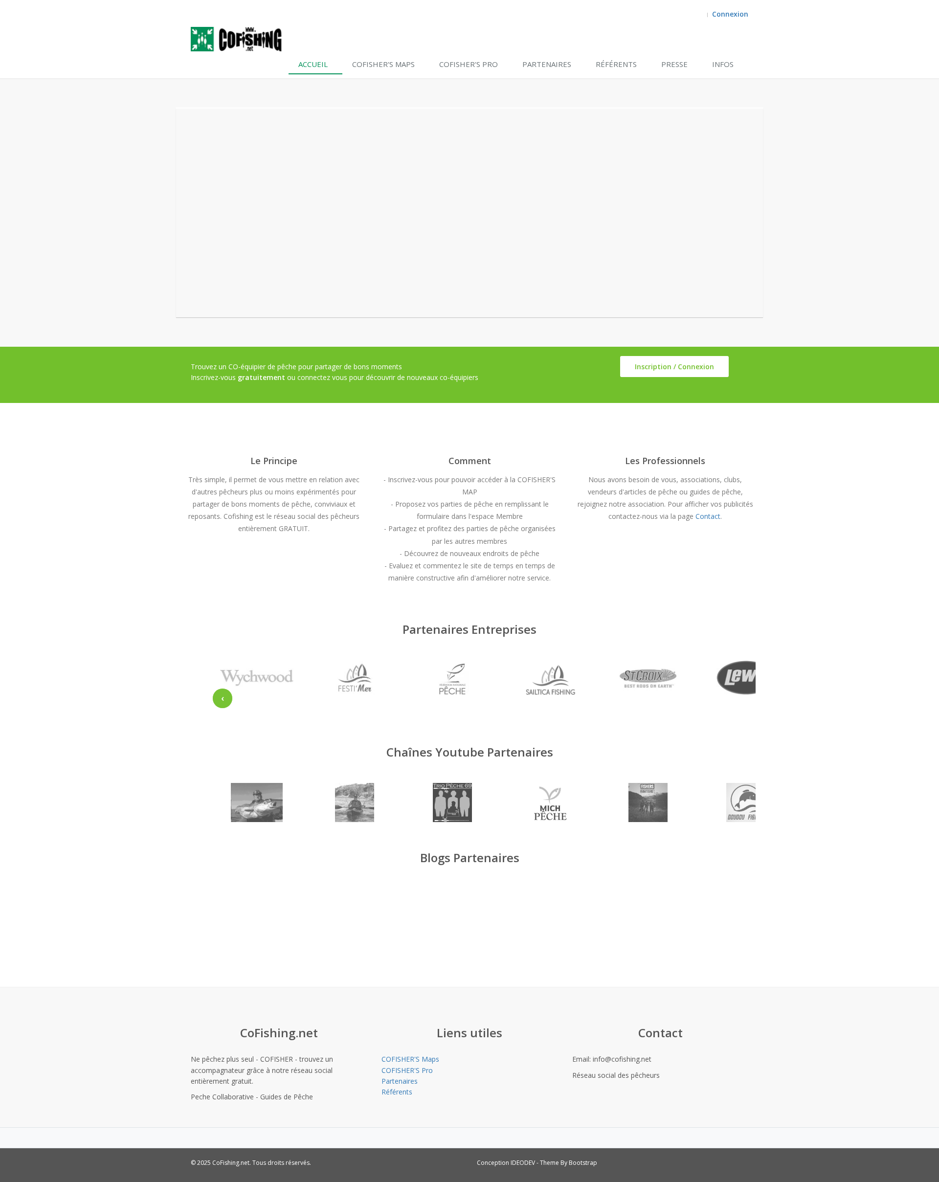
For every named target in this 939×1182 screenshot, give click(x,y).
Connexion (730, 14)
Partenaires (546, 64)
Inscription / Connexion (674, 366)
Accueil (313, 64)
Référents (616, 64)
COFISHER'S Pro (468, 64)
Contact (707, 516)
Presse (674, 64)
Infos (723, 64)
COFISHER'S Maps (383, 64)
